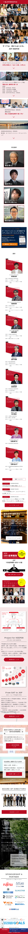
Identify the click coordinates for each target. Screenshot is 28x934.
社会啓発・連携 (12, 773)
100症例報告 (5, 929)
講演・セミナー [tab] (19, 479)
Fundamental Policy (17, 855)
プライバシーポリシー (14, 927)
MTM (13, 863)
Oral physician (16, 861)
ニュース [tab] (7, 479)
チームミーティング (12, 538)
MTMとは (23, 929)
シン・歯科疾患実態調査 (14, 745)
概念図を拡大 (12, 659)
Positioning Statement (18, 858)
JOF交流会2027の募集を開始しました (12, 485)
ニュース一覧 (12, 505)
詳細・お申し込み (12, 574)
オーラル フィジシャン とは (14, 930)
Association (12, 811)
